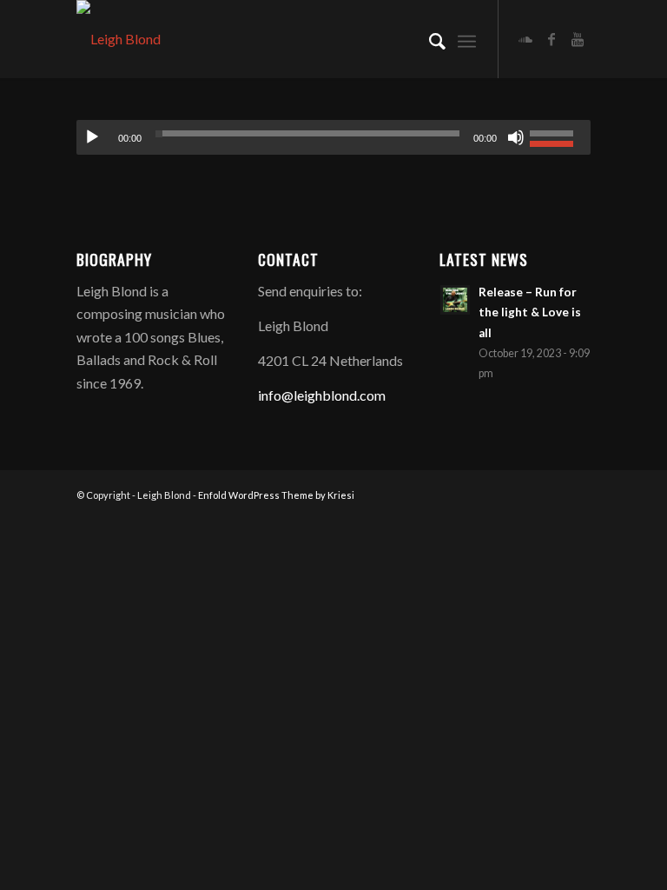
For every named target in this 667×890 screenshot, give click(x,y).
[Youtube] (578, 39)
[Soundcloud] (525, 39)
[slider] (556, 135)
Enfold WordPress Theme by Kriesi (276, 495)
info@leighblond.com (322, 395)
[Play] (92, 137)
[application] (333, 137)
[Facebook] (551, 39)
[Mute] (516, 137)
